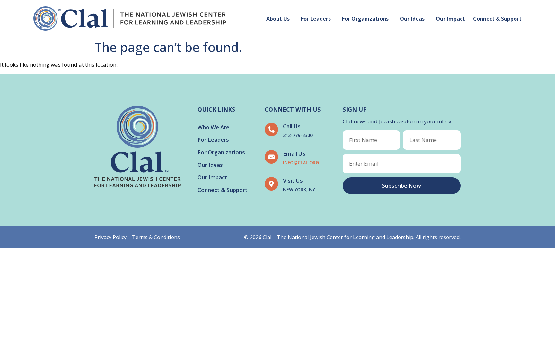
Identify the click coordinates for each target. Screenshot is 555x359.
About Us (278, 18)
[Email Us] (271, 157)
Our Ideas (412, 18)
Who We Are (213, 127)
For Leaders (316, 18)
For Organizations (365, 18)
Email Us (294, 153)
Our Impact (450, 18)
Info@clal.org (301, 162)
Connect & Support (497, 18)
